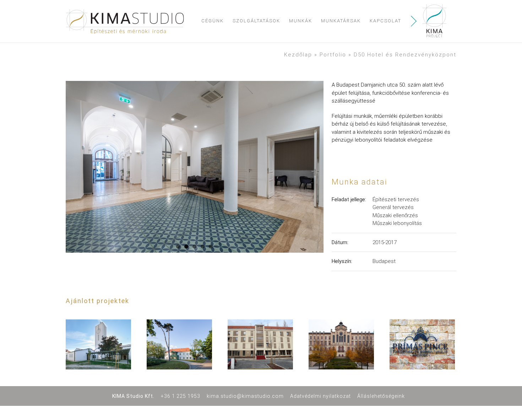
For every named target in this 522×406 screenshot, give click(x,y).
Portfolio (333, 54)
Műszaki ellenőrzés (395, 215)
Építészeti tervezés (396, 199)
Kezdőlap (298, 54)
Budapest (384, 261)
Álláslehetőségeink (381, 396)
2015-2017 (385, 242)
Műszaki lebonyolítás (397, 223)
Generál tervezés (393, 207)
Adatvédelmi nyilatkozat (320, 396)
